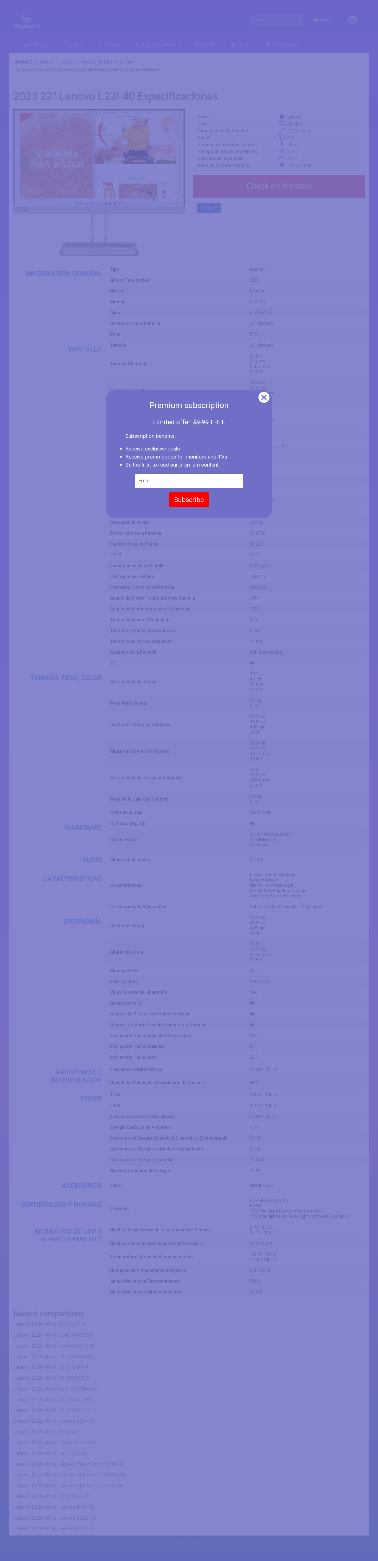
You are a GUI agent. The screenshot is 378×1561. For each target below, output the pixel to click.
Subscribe (189, 500)
